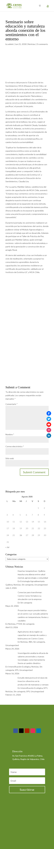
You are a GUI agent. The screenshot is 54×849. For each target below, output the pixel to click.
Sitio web (9, 458)
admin (10, 44)
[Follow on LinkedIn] (38, 730)
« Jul (7, 547)
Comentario (11, 404)
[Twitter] (49, 419)
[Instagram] (49, 430)
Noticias (31, 44)
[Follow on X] (21, 730)
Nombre (9, 434)
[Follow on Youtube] (27, 730)
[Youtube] (49, 424)
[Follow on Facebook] (15, 730)
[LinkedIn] (49, 435)
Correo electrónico (14, 446)
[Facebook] (49, 413)
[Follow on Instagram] (33, 730)
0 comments (42, 44)
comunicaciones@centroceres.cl (26, 744)
